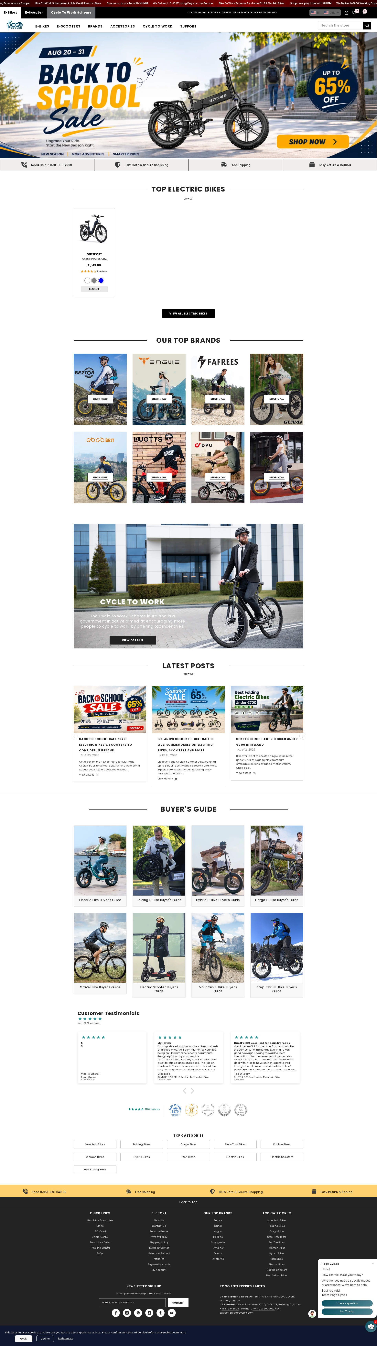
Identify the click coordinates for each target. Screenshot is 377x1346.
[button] (325, 12)
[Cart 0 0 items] (362, 13)
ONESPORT (94, 254)
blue (101, 280)
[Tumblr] (160, 1313)
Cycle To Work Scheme (71, 12)
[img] (190, 1018)
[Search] (344, 25)
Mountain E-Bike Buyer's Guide (218, 989)
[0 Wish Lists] (354, 13)
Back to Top (188, 1202)
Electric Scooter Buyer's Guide (159, 989)
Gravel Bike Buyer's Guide (100, 987)
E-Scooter (34, 12)
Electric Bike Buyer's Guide (100, 900)
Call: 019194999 (197, 12)
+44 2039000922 (264, 1308)
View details (86, 774)
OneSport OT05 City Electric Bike (94, 259)
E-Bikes (10, 12)
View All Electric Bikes (188, 313)
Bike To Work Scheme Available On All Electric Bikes (68, 3)
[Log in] (347, 13)
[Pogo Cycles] (188, 586)
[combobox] (340, 25)
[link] (47, 165)
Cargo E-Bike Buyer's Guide (276, 900)
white (87, 280)
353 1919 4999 (230, 1308)
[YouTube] (172, 1313)
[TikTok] (149, 1313)
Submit (178, 1303)
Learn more (179, 1332)
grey (94, 280)
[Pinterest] (138, 1313)
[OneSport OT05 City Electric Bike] (94, 228)
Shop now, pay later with (127, 3)
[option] (100, 389)
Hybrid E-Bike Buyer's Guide (218, 900)
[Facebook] (116, 1313)
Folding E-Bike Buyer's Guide (158, 900)
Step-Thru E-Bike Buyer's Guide (277, 989)
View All (188, 198)
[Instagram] (127, 1313)
